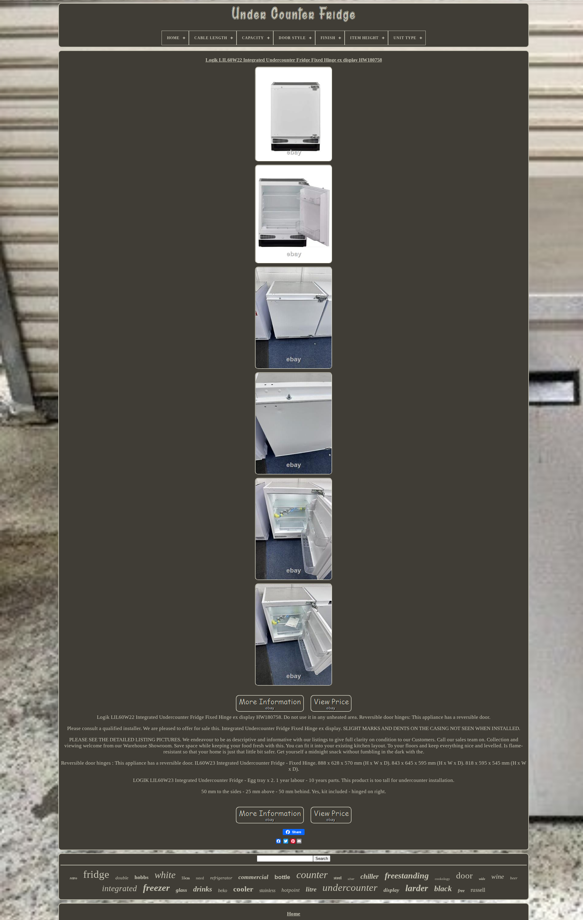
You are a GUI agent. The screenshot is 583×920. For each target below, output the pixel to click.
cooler (243, 889)
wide (482, 879)
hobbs (141, 877)
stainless (267, 890)
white (165, 874)
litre (311, 889)
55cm (186, 878)
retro (73, 878)
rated (200, 878)
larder (416, 888)
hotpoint (290, 890)
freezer (156, 887)
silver (351, 879)
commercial (253, 877)
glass (181, 890)
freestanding (407, 875)
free (461, 890)
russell (478, 890)
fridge (96, 874)
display (391, 890)
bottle (282, 877)
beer (513, 878)
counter (312, 874)
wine (497, 876)
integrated (119, 888)
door (464, 875)
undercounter (349, 887)
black (443, 888)
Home (293, 914)
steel (338, 878)
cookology (442, 879)
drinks (202, 889)
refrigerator (221, 877)
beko (222, 890)
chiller (369, 876)
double (121, 877)
